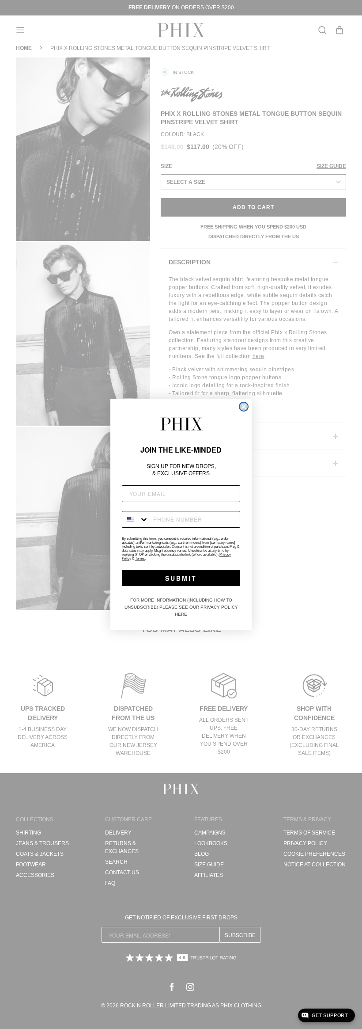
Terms (140, 558)
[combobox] (135, 519)
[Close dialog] (243, 406)
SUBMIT (181, 578)
